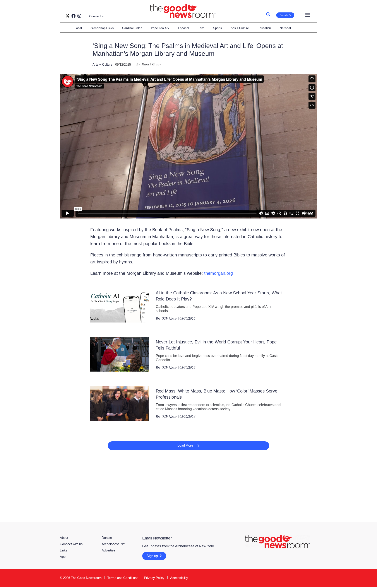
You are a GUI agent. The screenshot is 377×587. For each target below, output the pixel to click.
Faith (201, 28)
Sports (217, 28)
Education (264, 28)
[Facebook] (73, 16)
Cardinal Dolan (132, 28)
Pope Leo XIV (160, 28)
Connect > (96, 16)
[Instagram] (79, 16)
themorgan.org (218, 273)
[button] (188, 445)
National (285, 28)
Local (78, 28)
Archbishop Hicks (102, 28)
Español (183, 28)
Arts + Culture (240, 28)
